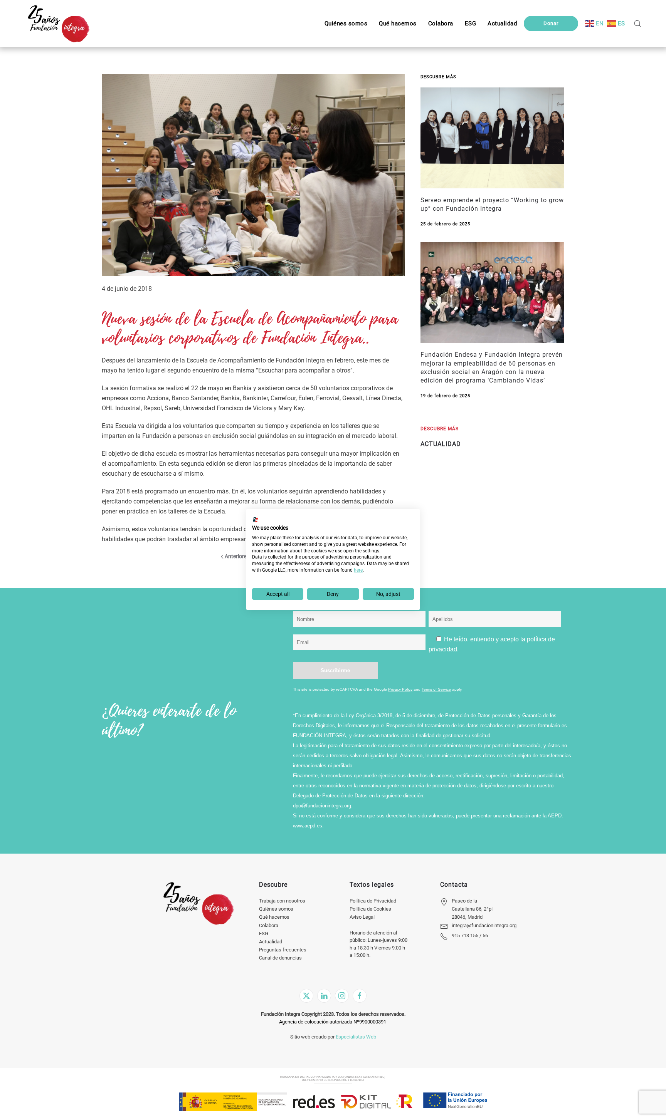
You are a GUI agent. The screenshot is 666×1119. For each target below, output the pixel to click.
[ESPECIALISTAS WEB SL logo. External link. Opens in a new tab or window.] (255, 519)
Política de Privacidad (373, 901)
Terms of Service (436, 689)
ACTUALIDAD (440, 444)
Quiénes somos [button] (346, 23)
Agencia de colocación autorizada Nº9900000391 (332, 1022)
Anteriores (237, 556)
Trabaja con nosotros (282, 901)
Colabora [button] (440, 23)
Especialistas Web (356, 1037)
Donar (550, 23)
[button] (470, 23)
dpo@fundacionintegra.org (322, 806)
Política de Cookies (370, 909)
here (358, 570)
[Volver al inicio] (58, 23)
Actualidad (270, 942)
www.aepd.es (307, 826)
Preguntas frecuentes (282, 950)
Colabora (268, 925)
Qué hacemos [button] (398, 23)
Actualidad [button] (502, 23)
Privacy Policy (400, 689)
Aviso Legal (362, 917)
